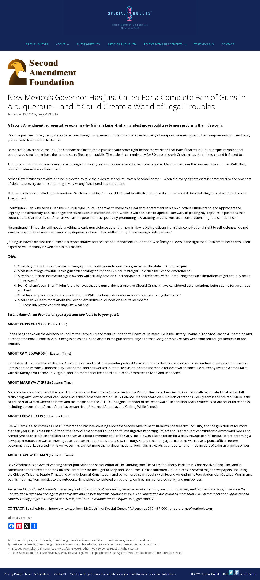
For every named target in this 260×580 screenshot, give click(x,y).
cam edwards (26, 544)
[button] (62, 44)
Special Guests (37, 44)
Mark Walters (115, 540)
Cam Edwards (42, 540)
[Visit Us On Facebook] (237, 574)
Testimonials (204, 44)
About (60, 44)
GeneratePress (246, 574)
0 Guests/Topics (22, 540)
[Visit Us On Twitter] (231, 574)
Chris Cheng (60, 540)
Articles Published (122, 44)
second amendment (146, 544)
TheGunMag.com (132, 465)
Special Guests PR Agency (124, 508)
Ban (14, 544)
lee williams (89, 544)
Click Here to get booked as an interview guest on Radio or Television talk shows (123, 574)
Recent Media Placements (163, 44)
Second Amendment (139, 540)
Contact (228, 44)
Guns (77, 544)
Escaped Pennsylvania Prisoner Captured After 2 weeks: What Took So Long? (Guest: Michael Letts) (75, 548)
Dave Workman (79, 540)
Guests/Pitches (88, 44)
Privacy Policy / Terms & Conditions (27, 574)
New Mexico (124, 544)
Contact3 (60, 574)
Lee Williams (98, 540)
